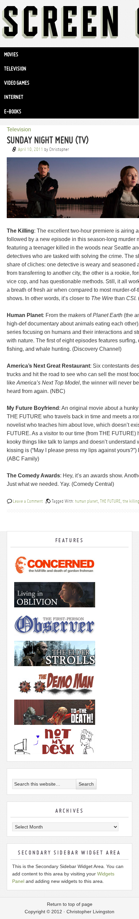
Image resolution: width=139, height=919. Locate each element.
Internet (13, 97)
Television (15, 68)
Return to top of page (69, 904)
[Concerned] (69, 565)
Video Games (16, 82)
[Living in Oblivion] (69, 594)
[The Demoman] (69, 682)
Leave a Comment (28, 501)
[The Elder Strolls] (69, 653)
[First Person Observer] (69, 624)
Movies (11, 54)
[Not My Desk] (69, 741)
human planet (86, 501)
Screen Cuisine (69, 23)
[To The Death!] (69, 712)
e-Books (12, 111)
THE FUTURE (110, 501)
